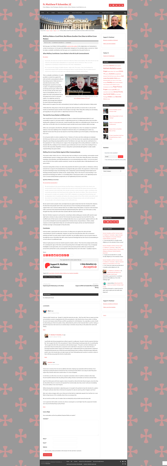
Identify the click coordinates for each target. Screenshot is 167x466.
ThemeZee (48, 463)
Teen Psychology (118, 94)
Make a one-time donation (109, 43)
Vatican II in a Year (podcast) (63, 12)
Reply (44, 329)
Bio (47, 12)
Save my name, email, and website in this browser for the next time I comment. (63, 450)
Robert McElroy (63, 273)
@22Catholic (106, 65)
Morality (109, 82)
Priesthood (110, 89)
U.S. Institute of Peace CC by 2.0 (81, 98)
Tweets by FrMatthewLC (108, 55)
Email (45, 442)
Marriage (105, 82)
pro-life (114, 89)
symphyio (50, 362)
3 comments (68, 42)
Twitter (110, 96)
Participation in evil (107, 86)
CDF (114, 71)
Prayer (105, 89)
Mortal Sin (57, 273)
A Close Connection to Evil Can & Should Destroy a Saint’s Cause (116, 137)
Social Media (110, 94)
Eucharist (111, 73)
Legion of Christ (115, 80)
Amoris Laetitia (117, 65)
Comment (46, 418)
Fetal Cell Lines (110, 76)
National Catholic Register (111, 84)
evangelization (118, 73)
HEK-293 (118, 78)
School (109, 91)
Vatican (59, 276)
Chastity (116, 71)
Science (112, 91)
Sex (68, 273)
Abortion (111, 65)
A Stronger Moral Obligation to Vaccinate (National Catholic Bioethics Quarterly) (113, 236)
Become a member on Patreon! (110, 40)
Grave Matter (51, 273)
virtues (108, 99)
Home (42, 12)
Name (45, 438)
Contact (53, 12)
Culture (45, 276)
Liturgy (120, 80)
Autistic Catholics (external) (107, 12)
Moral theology (52, 276)
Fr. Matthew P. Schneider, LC (57, 4)
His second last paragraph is (50, 182)
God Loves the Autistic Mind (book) (92, 12)
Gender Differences (117, 76)
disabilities (107, 73)
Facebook (105, 76)
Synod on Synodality (73, 273)
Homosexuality (106, 80)
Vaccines (118, 97)
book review (110, 71)
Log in (104, 315)
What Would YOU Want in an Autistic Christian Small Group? (113, 284)
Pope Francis (117, 87)
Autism (106, 68)
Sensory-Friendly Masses (77, 12)
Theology (105, 96)
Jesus (111, 80)
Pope (112, 86)
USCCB (113, 96)
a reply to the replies (72, 46)
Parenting (117, 84)
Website (45, 447)
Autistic (113, 68)
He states (45, 57)
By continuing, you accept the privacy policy (115, 159)
